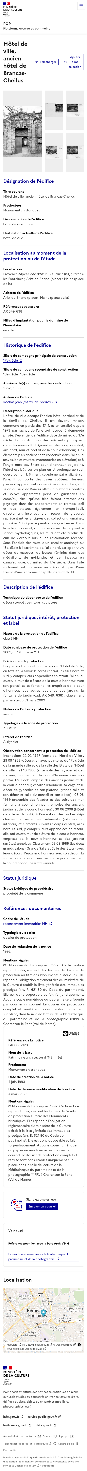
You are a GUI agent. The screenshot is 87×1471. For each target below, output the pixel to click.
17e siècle (10, 360)
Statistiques (41, 1444)
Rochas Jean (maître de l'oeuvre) (28, 401)
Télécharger (48, 62)
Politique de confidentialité (40, 1457)
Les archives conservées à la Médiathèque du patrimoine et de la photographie (38, 1256)
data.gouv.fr (44, 1425)
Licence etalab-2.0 (25, 1466)
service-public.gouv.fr (42, 1417)
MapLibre (12, 1344)
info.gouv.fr (11, 1417)
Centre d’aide (66, 1444)
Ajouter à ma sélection (75, 62)
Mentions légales (12, 1457)
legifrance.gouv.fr (15, 1425)
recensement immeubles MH (25, 923)
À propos (64, 1436)
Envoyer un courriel (42, 1206)
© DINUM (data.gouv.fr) (36, 1344)
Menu (81, 6)
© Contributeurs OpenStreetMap (24, 1348)
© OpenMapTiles (62, 1344)
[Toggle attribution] (79, 1344)
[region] (43, 1320)
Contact (47, 1436)
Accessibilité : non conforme (19, 1436)
